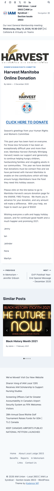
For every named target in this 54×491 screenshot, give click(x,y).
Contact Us (31, 462)
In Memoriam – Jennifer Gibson (11, 274)
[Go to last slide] (7, 330)
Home (13, 453)
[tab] (24, 358)
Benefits (14, 458)
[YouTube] (25, 2)
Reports (25, 458)
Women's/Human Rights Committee (20, 67)
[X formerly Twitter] (20, 2)
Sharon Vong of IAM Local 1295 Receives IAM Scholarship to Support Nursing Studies (24, 387)
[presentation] (27, 320)
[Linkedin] (30, 2)
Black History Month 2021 (22, 341)
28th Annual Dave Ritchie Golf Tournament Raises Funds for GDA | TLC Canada (24, 418)
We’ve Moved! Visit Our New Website (24, 377)
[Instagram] (10, 2)
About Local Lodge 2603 (31, 453)
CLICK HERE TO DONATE (27, 122)
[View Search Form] (48, 2)
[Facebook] (5, 2)
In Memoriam (37, 458)
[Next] (47, 330)
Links (20, 462)
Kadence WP (32, 483)
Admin (9, 84)
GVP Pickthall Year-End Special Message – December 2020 (40, 276)
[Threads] (15, 2)
